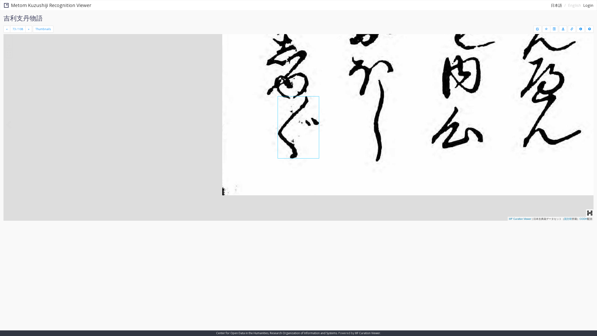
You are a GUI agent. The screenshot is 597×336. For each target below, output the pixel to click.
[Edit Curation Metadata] (537, 29)
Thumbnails (43, 29)
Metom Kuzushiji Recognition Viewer (51, 5)
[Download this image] (563, 29)
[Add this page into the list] (546, 29)
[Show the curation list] (554, 29)
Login (588, 5)
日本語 (556, 5)
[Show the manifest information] (581, 29)
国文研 (568, 218)
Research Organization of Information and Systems (303, 333)
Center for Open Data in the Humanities (242, 333)
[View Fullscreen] (9, 54)
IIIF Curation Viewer (520, 218)
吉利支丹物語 (23, 18)
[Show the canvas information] (572, 29)
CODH (583, 218)
